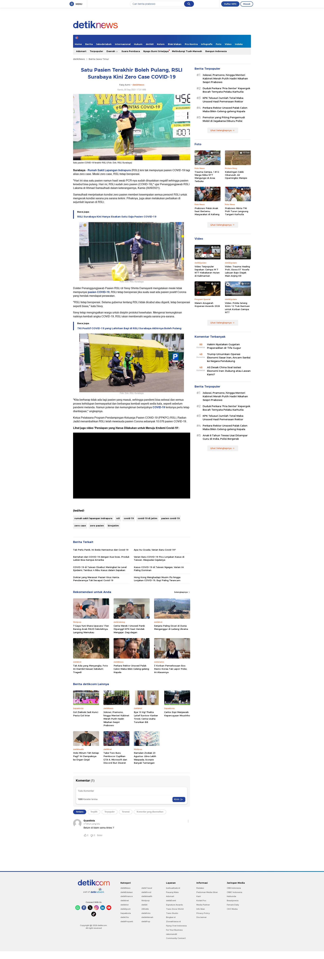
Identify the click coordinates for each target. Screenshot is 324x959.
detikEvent (171, 900)
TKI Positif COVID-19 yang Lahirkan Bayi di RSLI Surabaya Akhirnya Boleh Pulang (129, 328)
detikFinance (126, 896)
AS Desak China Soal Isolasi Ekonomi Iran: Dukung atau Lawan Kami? (229, 371)
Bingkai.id (171, 917)
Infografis (206, 44)
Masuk (246, 4)
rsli (118, 518)
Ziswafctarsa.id (173, 921)
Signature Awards (174, 905)
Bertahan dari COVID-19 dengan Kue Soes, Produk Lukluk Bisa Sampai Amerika (101, 558)
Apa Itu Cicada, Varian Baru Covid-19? (155, 549)
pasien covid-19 (170, 518)
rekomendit (171, 934)
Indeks (239, 44)
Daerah (111, 51)
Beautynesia (232, 900)
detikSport (125, 909)
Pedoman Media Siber (207, 892)
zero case (80, 525)
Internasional (123, 44)
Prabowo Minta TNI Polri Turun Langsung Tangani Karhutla (236, 211)
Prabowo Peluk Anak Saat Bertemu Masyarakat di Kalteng (207, 211)
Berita (89, 44)
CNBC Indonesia (234, 892)
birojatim (113, 525)
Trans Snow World (175, 909)
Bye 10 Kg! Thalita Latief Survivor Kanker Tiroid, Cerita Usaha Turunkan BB (146, 717)
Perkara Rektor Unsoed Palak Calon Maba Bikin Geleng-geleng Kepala (131, 669)
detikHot (124, 905)
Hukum (138, 44)
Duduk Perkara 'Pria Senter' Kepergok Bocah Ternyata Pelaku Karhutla (226, 90)
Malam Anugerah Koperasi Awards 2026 (207, 304)
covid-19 (129, 518)
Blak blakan (174, 44)
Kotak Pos (201, 900)
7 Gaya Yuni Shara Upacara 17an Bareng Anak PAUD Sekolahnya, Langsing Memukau (91, 629)
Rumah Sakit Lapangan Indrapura (109, 170)
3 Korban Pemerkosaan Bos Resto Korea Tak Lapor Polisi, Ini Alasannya (170, 669)
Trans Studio (172, 913)
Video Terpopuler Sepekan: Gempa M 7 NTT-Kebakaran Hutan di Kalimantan (207, 271)
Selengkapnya (181, 592)
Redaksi (200, 888)
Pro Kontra (191, 44)
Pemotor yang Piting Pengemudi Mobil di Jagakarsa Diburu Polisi (224, 119)
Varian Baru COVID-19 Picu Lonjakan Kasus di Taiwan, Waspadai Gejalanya (159, 558)
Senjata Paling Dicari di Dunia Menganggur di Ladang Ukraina (171, 627)
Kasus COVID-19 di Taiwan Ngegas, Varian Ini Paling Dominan (159, 569)
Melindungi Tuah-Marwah (187, 51)
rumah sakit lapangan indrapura (93, 518)
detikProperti (126, 921)
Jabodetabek (104, 44)
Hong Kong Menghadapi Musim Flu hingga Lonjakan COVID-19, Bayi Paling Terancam (157, 579)
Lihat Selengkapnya (221, 130)
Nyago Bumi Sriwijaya (156, 51)
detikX (150, 44)
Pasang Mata (172, 892)
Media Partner (203, 905)
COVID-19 (159, 407)
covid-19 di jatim (147, 518)
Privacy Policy (203, 913)
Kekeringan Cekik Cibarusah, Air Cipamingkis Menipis (236, 175)
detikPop (145, 921)
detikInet (124, 900)
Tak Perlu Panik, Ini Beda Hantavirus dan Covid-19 (100, 549)
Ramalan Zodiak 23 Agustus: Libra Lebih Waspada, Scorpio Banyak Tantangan (145, 757)
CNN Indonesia (234, 888)
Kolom (161, 44)
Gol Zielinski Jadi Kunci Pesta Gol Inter (85, 714)
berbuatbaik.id (173, 888)
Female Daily (233, 905)
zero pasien (97, 525)
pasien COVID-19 (98, 292)
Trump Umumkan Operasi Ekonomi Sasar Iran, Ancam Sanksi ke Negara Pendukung (228, 358)
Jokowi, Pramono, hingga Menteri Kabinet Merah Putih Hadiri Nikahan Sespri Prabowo (116, 719)
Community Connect (176, 938)
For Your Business (174, 930)
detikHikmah (147, 917)
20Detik (145, 909)
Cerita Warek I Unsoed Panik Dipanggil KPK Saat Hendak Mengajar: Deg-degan (129, 629)
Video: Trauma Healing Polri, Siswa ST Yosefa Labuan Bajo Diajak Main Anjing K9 (237, 271)
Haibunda (231, 896)
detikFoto (146, 913)
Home (78, 44)
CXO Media (232, 909)
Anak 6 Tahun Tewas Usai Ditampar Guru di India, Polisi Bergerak (225, 437)
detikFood (146, 892)
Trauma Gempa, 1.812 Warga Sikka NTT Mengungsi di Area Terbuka (207, 177)
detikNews (79, 59)
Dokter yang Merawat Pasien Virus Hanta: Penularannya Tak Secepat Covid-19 (96, 579)
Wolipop (145, 900)
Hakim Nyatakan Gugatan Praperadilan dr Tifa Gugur (224, 346)
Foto (218, 44)
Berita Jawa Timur (99, 59)
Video (228, 44)
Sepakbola (125, 913)
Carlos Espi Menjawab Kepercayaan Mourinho (177, 714)
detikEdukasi (126, 892)
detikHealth (146, 896)
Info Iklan (200, 909)
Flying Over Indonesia (176, 926)
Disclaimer (201, 917)
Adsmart (81, 51)
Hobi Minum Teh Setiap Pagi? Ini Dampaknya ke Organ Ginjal (86, 756)
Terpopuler (96, 51)
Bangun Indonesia (216, 51)
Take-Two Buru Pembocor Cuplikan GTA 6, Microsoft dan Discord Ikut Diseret (115, 757)
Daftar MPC (230, 4)
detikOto (124, 917)
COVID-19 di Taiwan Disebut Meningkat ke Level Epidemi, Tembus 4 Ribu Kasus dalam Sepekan (100, 569)
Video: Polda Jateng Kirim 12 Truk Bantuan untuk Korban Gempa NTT (237, 308)
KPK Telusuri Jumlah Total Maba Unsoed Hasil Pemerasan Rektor (223, 99)
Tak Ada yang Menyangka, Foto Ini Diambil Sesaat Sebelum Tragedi (90, 669)
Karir (198, 896)
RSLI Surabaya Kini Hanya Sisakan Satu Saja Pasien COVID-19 (116, 216)
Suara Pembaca (131, 51)
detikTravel (146, 888)
